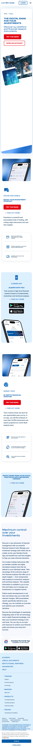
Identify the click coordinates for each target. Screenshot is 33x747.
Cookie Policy (15, 721)
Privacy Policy (5, 721)
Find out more (13, 213)
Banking (8, 689)
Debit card (7, 692)
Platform (7, 679)
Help (4, 669)
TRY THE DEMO (12, 207)
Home (5, 13)
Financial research (9, 682)
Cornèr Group (12, 718)
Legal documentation (15, 720)
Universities (7, 666)
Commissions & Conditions (11, 712)
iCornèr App (7, 685)
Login (23, 3)
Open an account (14, 43)
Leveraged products (9, 699)
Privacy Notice (22, 729)
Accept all (16, 741)
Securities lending (9, 705)
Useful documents (10, 660)
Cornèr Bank (21, 718)
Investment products (10, 702)
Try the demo (12, 37)
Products (8, 696)
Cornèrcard (5, 720)
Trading (8, 676)
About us (4, 718)
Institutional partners (12, 663)
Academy (6, 657)
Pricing (7, 709)
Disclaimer (25, 720)
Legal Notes (12, 729)
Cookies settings (16, 745)
